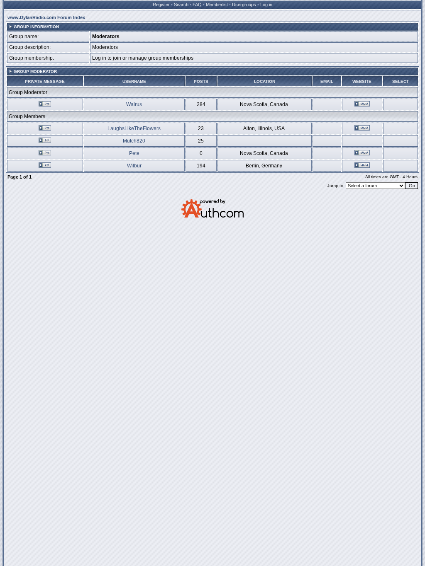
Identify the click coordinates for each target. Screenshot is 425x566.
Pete (134, 153)
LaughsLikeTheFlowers (134, 128)
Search (181, 4)
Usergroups (244, 4)
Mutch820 (134, 141)
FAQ (197, 4)
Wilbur (134, 166)
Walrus (134, 104)
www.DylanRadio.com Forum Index (46, 17)
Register (161, 4)
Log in (266, 4)
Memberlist (217, 4)
